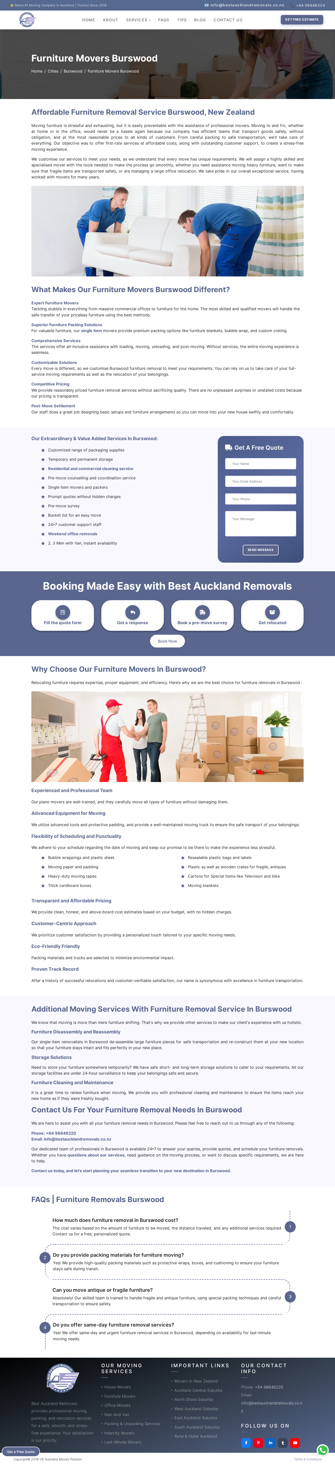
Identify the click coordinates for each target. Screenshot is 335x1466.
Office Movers (117, 1405)
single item (92, 330)
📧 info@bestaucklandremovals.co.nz (244, 5)
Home (36, 71)
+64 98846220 (61, 1133)
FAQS (163, 19)
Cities (53, 71)
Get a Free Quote (21, 1452)
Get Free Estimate (302, 19)
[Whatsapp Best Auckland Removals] (322, 1450)
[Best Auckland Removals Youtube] (295, 1443)
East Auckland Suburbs (195, 1417)
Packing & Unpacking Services (132, 1423)
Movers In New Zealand (196, 1381)
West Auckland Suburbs (196, 1408)
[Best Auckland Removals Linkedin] (270, 1443)
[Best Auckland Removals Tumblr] (283, 1443)
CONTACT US (228, 19)
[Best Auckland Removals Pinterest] (258, 1443)
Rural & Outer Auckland (195, 1436)
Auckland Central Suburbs (198, 1390)
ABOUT (110, 19)
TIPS (182, 19)
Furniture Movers (119, 1396)
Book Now (167, 641)
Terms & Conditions (308, 1459)
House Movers (117, 1386)
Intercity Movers (119, 1432)
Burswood (73, 71)
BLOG (200, 19)
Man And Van (116, 1414)
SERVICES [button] (137, 19)
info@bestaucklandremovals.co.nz (77, 1139)
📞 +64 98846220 (307, 5)
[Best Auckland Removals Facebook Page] (246, 1443)
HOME (88, 19)
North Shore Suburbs (193, 1399)
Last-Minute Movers (122, 1442)
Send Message (261, 550)
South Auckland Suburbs (196, 1427)
